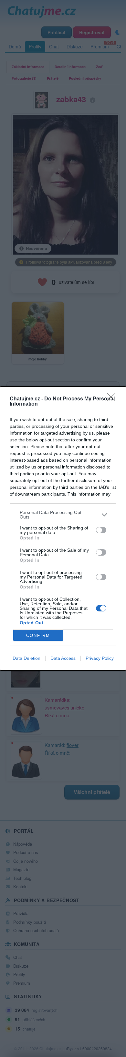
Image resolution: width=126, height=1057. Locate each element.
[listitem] (63, 514)
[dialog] (63, 528)
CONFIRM (38, 635)
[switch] (101, 530)
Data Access (63, 658)
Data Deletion (26, 658)
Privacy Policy (100, 658)
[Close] (113, 399)
